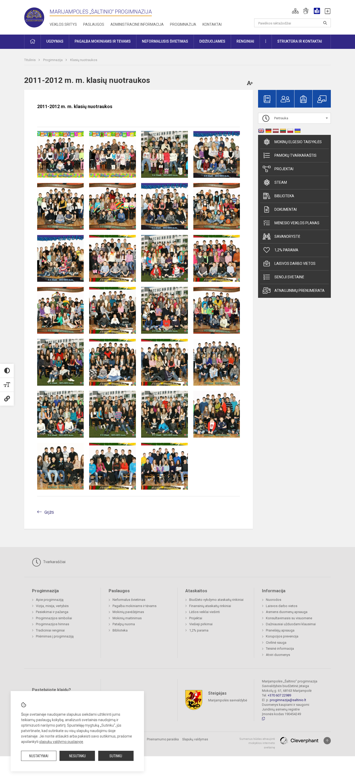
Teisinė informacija (280, 648)
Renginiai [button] (245, 41)
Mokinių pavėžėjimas (128, 612)
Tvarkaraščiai (53, 562)
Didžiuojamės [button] (212, 41)
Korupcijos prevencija (282, 636)
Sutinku (115, 756)
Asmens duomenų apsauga (286, 612)
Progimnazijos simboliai (54, 618)
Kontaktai (212, 24)
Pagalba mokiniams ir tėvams (134, 606)
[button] (295, 11)
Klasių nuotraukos (83, 60)
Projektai (283, 169)
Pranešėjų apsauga (280, 630)
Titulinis (30, 60)
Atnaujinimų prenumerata (299, 290)
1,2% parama (286, 250)
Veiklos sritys (63, 24)
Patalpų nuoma (124, 624)
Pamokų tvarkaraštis (295, 155)
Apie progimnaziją (49, 600)
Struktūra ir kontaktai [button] (299, 41)
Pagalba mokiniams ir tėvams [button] (103, 41)
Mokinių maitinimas (127, 618)
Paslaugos (93, 24)
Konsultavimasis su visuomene (289, 618)
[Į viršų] (327, 740)
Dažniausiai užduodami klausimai (291, 624)
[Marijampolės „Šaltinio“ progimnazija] (37, 16)
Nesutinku (77, 756)
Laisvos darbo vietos (294, 263)
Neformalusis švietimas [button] (165, 41)
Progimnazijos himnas (52, 624)
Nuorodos (273, 600)
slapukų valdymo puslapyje (61, 742)
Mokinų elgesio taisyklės (298, 142)
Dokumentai (285, 209)
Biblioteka (284, 196)
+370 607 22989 (279, 695)
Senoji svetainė (289, 277)
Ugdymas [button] (54, 41)
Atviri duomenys (278, 655)
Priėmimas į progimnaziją (55, 636)
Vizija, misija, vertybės (52, 606)
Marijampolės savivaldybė (227, 700)
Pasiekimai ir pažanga (52, 612)
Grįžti (49, 512)
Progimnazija (183, 24)
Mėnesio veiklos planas (296, 223)
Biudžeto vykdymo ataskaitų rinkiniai (216, 600)
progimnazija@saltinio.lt (288, 700)
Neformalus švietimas (129, 600)
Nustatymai (38, 756)
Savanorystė (287, 236)
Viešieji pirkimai (201, 624)
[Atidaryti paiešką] (325, 23)
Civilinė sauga (276, 642)
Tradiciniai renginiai (50, 630)
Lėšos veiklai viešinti (204, 612)
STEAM (280, 182)
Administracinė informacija (137, 24)
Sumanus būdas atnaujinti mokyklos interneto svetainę (257, 743)
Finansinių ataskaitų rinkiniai (210, 606)
